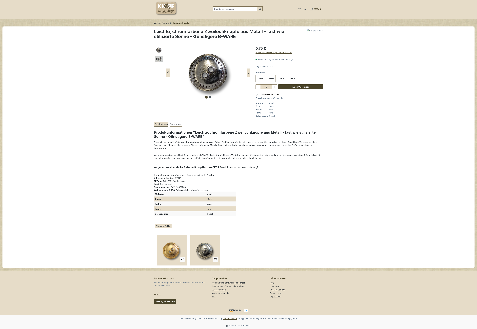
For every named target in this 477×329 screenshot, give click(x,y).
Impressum (275, 296)
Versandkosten (230, 318)
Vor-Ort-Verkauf (277, 289)
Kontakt (157, 294)
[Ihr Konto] (305, 8)
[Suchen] (260, 8)
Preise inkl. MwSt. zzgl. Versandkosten (274, 52)
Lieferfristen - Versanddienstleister (228, 286)
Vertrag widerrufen (165, 301)
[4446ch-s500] (208, 72)
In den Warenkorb (300, 87)
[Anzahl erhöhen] (274, 86)
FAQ (272, 283)
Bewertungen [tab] (176, 124)
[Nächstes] (248, 73)
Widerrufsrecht (219, 289)
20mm (292, 78)
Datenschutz (276, 293)
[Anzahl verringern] (258, 86)
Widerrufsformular (221, 293)
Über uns (274, 286)
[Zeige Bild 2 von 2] (210, 97)
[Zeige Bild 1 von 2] (206, 97)
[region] (202, 72)
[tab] (161, 124)
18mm (281, 78)
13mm (260, 78)
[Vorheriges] (168, 73)
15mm (271, 78)
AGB (214, 296)
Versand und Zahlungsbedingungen (228, 283)
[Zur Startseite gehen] (166, 8)
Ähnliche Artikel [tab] (163, 226)
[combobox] (235, 8)
